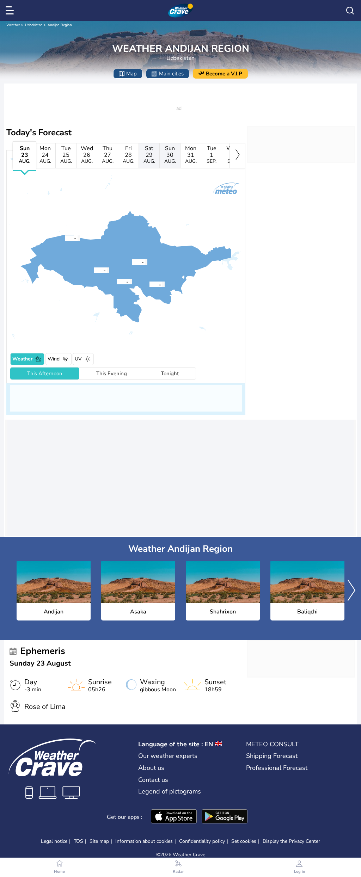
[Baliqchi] (65, 237)
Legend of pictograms (169, 791)
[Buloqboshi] (149, 284)
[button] (132, 262)
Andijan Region (60, 25)
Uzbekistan (34, 25)
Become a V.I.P (224, 73)
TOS (78, 841)
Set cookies (243, 841)
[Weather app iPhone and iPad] (174, 817)
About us (151, 768)
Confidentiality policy (202, 841)
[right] (237, 155)
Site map (99, 841)
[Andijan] (132, 261)
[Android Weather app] (224, 817)
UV (78, 359)
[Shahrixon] (94, 270)
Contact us (153, 780)
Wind (54, 359)
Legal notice (54, 841)
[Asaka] (117, 281)
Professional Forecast (276, 768)
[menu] (11, 10)
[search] (350, 10)
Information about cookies (144, 841)
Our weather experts (167, 756)
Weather (13, 25)
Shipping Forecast (272, 756)
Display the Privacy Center (291, 841)
